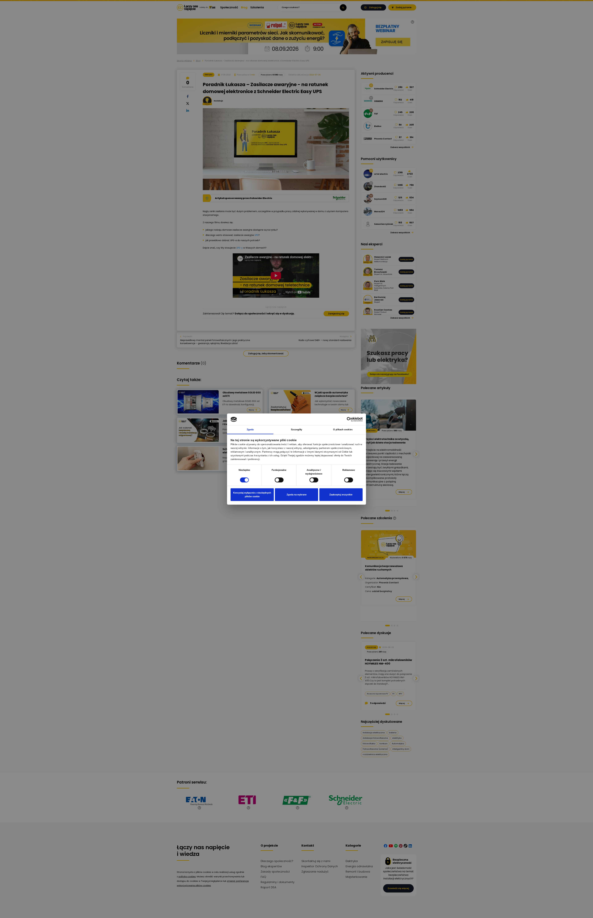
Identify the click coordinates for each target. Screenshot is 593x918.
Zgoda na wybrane (297, 494)
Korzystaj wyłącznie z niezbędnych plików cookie (252, 494)
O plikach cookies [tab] (343, 429)
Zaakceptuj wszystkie (340, 494)
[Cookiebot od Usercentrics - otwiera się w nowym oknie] (349, 419)
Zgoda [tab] (250, 429)
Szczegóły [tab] (296, 429)
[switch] (279, 479)
